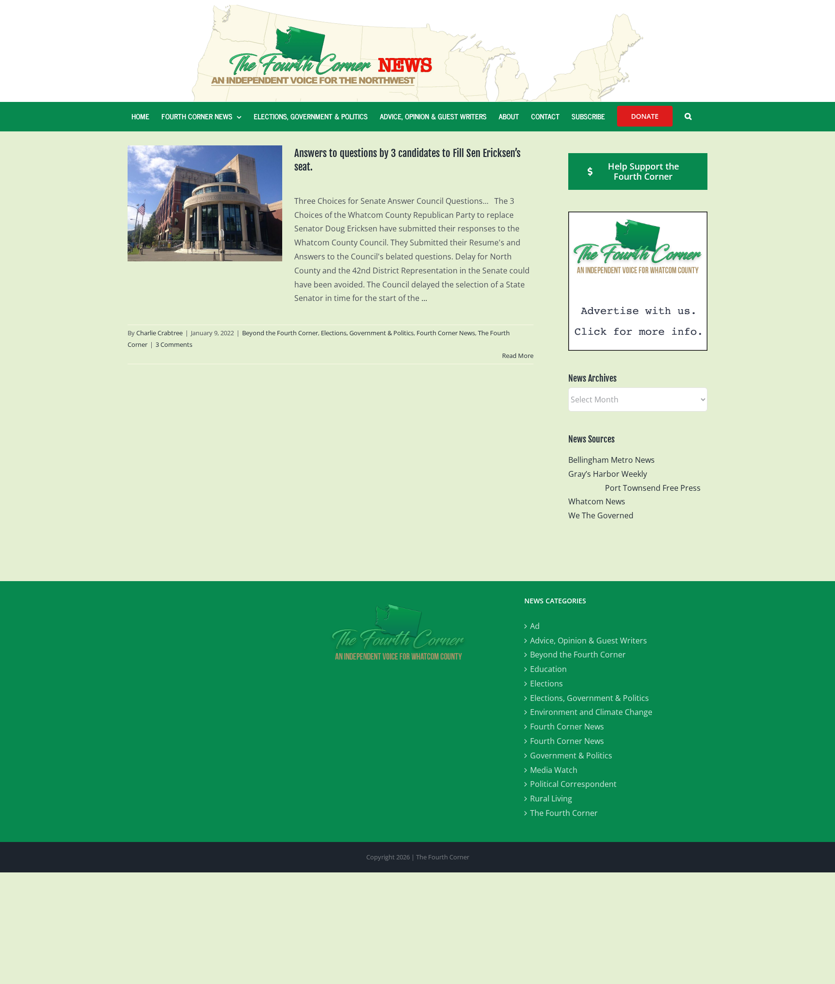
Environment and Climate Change (591, 712)
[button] (688, 116)
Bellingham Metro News (611, 460)
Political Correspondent (573, 784)
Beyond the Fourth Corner (280, 332)
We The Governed (600, 515)
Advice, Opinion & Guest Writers (588, 640)
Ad (535, 626)
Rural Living (551, 798)
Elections (546, 683)
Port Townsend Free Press (653, 488)
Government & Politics (571, 755)
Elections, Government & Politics (367, 332)
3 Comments (174, 344)
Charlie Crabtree (159, 332)
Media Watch (553, 770)
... (424, 298)
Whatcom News (596, 501)
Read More (517, 355)
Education (548, 669)
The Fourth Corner (564, 813)
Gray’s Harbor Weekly (611, 474)
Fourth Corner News (446, 332)
